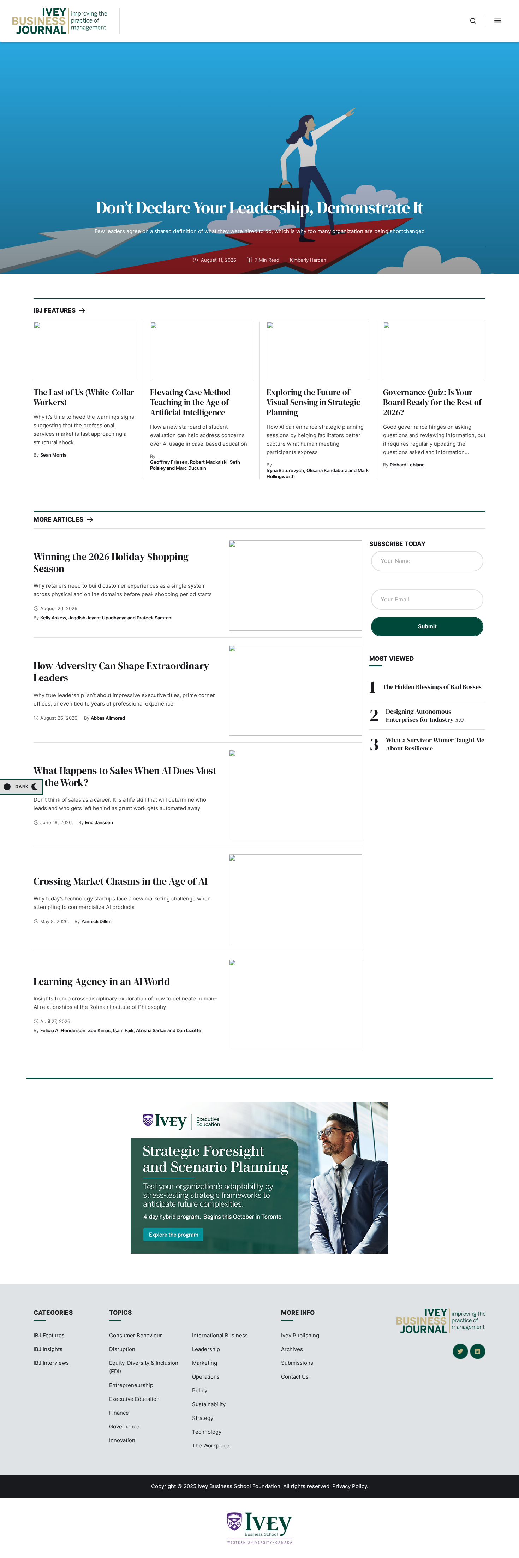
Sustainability (209, 1404)
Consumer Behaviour (135, 1335)
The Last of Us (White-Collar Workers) (84, 397)
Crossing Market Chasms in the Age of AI (121, 881)
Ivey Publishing (300, 1335)
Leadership (206, 1349)
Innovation (122, 1440)
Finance (119, 1412)
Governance (124, 1426)
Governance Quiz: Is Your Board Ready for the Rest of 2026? (432, 402)
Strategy (202, 1418)
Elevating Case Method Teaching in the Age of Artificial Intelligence (190, 402)
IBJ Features (49, 1335)
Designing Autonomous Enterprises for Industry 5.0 (425, 715)
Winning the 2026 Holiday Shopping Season (111, 562)
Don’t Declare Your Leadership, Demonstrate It (259, 207)
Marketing (204, 1363)
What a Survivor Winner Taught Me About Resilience (435, 744)
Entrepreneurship (131, 1385)
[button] (473, 20)
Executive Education (134, 1399)
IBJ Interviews (51, 1363)
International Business (220, 1335)
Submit (427, 626)
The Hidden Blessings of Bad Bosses (432, 686)
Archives (292, 1349)
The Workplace (210, 1445)
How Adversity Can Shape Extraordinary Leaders (121, 671)
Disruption (122, 1349)
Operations (206, 1376)
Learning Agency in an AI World (102, 981)
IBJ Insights (48, 1349)
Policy (199, 1390)
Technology (206, 1431)
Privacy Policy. (350, 1486)
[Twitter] (460, 1351)
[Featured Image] (85, 351)
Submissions (297, 1363)
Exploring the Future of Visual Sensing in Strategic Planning (313, 402)
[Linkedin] (477, 1351)
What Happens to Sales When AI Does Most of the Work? (125, 776)
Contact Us (295, 1376)
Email (381, 582)
